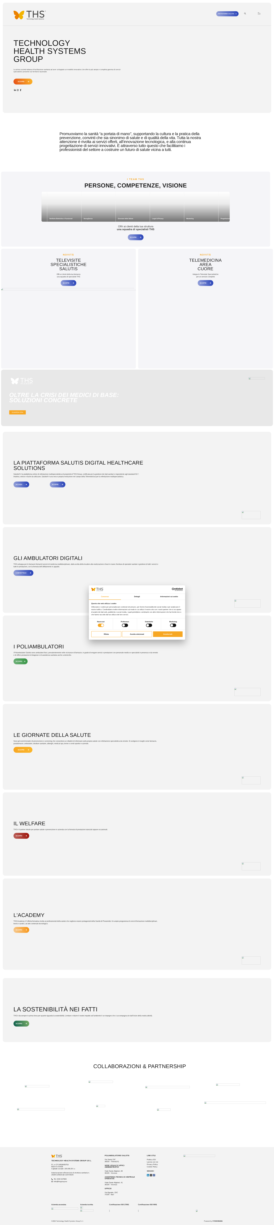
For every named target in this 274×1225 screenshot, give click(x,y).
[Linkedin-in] (14, 90)
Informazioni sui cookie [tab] (169, 596)
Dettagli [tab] (137, 596)
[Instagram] (17, 90)
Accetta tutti (167, 634)
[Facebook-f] (20, 90)
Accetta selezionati (137, 634)
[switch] (125, 625)
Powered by (213, 1221)
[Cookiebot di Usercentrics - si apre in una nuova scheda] (173, 589)
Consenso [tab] (105, 596)
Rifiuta (106, 634)
